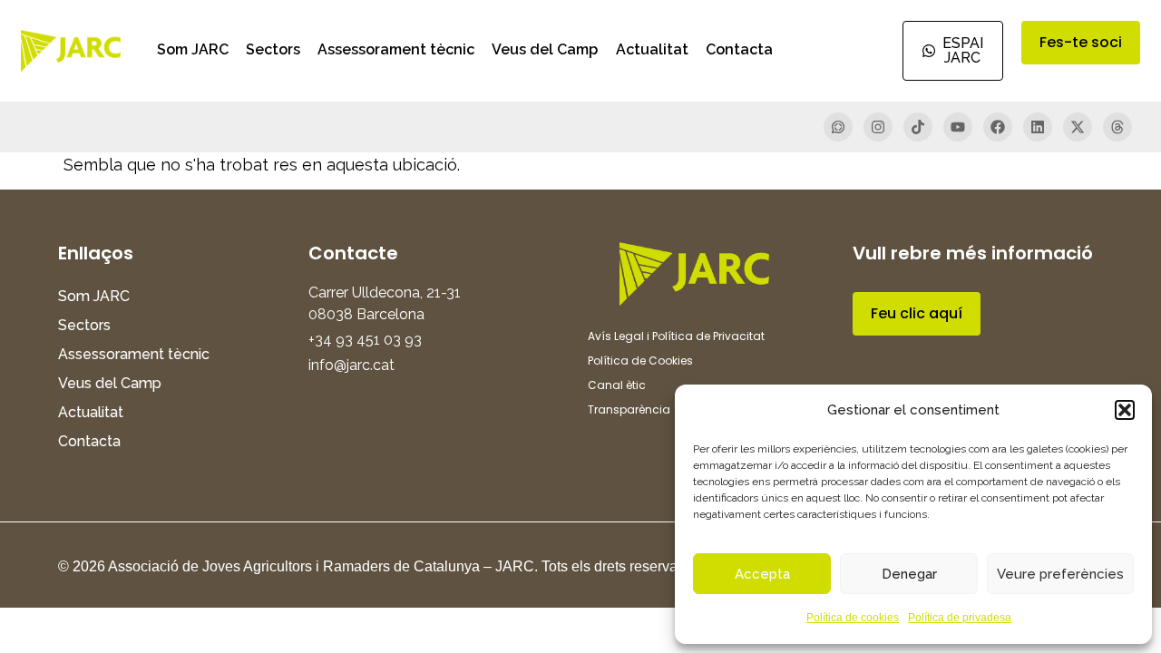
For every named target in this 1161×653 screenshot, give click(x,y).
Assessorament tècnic (395, 49)
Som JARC (193, 49)
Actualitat (652, 49)
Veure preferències (1060, 574)
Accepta (762, 574)
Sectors (273, 49)
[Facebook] (997, 126)
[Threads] (1117, 126)
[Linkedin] (1037, 126)
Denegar (909, 574)
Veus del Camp (545, 49)
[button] (1125, 410)
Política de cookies (852, 617)
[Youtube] (957, 126)
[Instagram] (878, 126)
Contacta (739, 49)
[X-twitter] (1077, 126)
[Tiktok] (917, 126)
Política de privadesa (959, 617)
